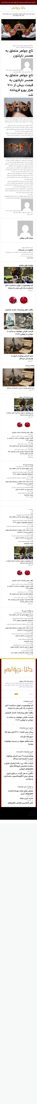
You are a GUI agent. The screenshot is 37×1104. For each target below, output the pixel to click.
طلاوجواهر (7, 196)
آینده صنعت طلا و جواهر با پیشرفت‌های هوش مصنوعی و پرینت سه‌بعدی (19, 483)
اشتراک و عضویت (32, 815)
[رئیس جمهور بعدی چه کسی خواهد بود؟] (24, 466)
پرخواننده (31, 509)
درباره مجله (33, 811)
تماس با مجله (33, 813)
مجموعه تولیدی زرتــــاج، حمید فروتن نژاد (21, 446)
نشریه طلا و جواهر (9, 808)
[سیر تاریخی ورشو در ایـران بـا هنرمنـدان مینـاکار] (18, 353)
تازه (32, 511)
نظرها (32, 513)
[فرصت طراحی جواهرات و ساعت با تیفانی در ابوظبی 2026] (18, 329)
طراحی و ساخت (19, 47)
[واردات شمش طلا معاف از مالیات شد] (27, 651)
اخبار (29, 46)
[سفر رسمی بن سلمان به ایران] (22, 487)
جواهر (24, 196)
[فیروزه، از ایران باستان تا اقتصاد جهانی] (23, 645)
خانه (32, 46)
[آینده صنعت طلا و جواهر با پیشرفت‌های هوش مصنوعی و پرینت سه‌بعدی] (18, 479)
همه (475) (30, 457)
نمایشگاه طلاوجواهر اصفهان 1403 (23, 474)
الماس (29, 196)
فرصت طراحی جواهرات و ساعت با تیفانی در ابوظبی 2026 (20, 333)
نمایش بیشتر (30, 214)
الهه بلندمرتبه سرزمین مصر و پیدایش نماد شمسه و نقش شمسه (20, 453)
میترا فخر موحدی (10, 198)
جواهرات (21, 196)
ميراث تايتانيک (28, 495)
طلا (10, 196)
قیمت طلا (31, 198)
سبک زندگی (25, 47)
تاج (26, 196)
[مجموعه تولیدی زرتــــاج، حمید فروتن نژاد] (25, 444)
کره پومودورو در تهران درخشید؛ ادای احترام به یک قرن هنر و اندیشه (19, 286)
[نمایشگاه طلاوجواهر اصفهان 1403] (22, 472)
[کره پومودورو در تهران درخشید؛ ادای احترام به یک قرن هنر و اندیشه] (18, 283)
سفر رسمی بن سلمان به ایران (24, 489)
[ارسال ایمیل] (12, 70)
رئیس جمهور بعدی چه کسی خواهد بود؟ (21, 468)
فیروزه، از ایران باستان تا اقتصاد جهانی (21, 647)
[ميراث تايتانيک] (25, 493)
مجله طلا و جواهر (17, 70)
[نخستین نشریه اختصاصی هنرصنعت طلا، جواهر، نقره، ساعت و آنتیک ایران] (18, 8)
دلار (17, 196)
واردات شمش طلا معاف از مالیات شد (22, 653)
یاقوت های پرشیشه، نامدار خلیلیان (19, 309)
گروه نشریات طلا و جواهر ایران (21, 198)
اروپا (32, 196)
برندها (29, 47)
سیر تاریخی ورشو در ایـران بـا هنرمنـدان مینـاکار (22, 357)
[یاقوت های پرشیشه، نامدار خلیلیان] (18, 307)
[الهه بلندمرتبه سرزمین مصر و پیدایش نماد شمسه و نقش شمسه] (23, 449)
